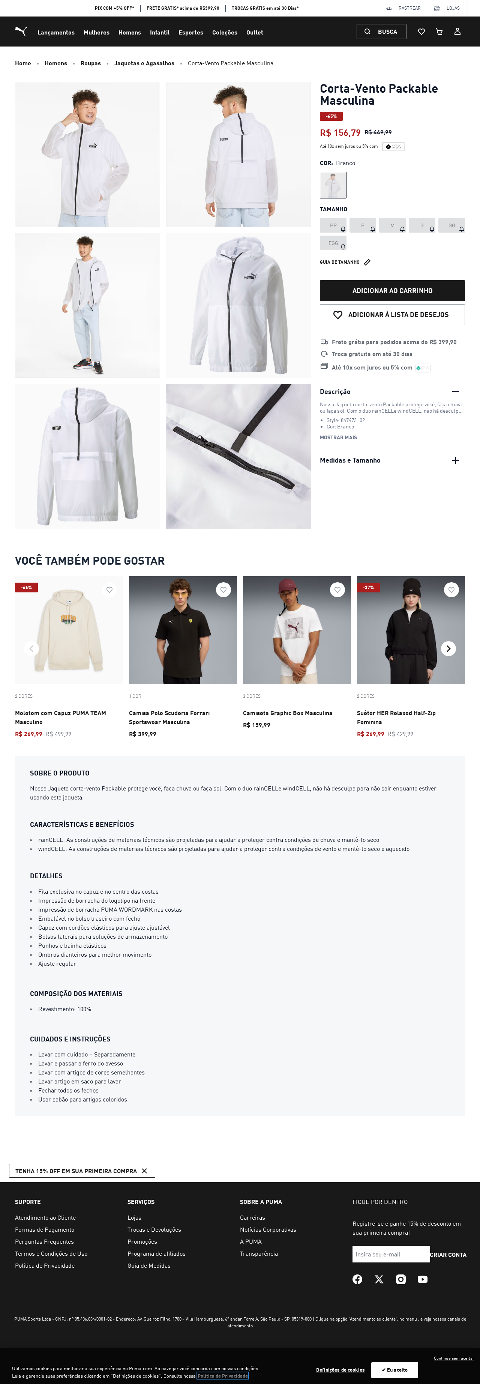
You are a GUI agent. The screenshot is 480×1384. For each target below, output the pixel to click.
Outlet (254, 32)
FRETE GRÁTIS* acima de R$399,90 (183, 8)
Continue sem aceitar (454, 1358)
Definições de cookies (340, 1370)
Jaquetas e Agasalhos (144, 62)
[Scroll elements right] (448, 648)
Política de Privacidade (223, 1376)
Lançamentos (56, 32)
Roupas (91, 62)
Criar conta (448, 1254)
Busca (387, 31)
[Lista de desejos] (421, 31)
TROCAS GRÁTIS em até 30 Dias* (265, 8)
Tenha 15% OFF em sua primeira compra (76, 1170)
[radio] (333, 185)
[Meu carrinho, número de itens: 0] (439, 31)
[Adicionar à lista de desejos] (109, 589)
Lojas (453, 8)
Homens (129, 32)
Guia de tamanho (340, 262)
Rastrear (410, 8)
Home (23, 62)
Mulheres (97, 32)
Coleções (224, 32)
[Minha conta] (457, 31)
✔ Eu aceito (395, 1370)
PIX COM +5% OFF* (114, 8)
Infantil (160, 32)
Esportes (190, 32)
